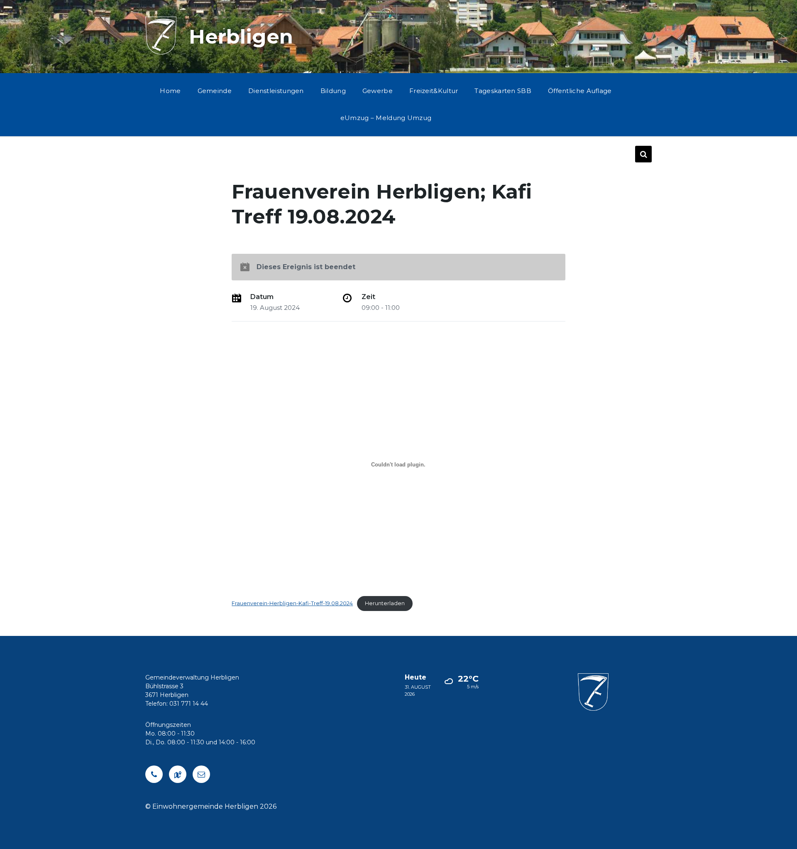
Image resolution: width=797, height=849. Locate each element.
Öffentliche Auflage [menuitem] (580, 91)
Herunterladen (385, 603)
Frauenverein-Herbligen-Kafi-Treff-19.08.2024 (292, 603)
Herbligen (241, 37)
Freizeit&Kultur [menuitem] (433, 91)
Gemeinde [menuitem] (215, 91)
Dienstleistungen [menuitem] (276, 91)
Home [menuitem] (170, 91)
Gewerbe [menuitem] (377, 91)
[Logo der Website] (160, 52)
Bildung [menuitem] (333, 91)
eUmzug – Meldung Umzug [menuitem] (386, 118)
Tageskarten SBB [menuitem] (502, 91)
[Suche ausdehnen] (643, 154)
